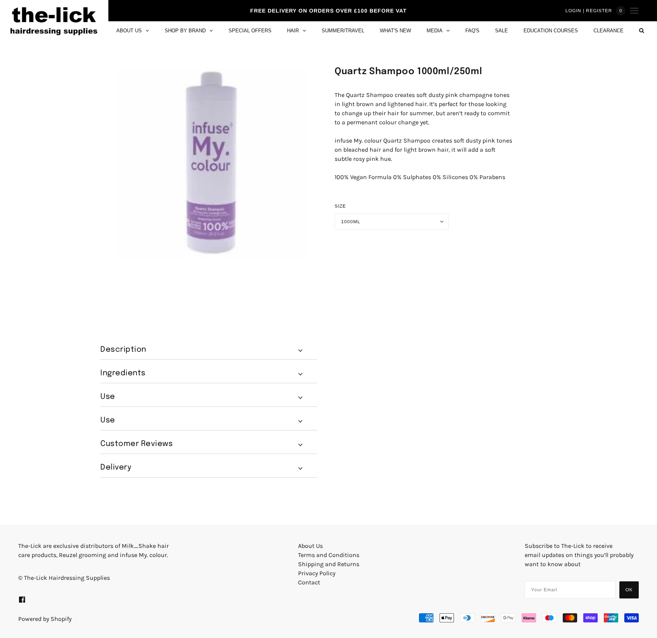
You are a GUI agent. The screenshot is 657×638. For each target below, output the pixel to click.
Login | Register (588, 10)
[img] (22, 599)
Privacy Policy (316, 573)
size (340, 206)
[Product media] (211, 163)
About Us (310, 545)
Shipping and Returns (328, 564)
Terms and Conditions (328, 555)
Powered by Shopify (44, 618)
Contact (309, 582)
